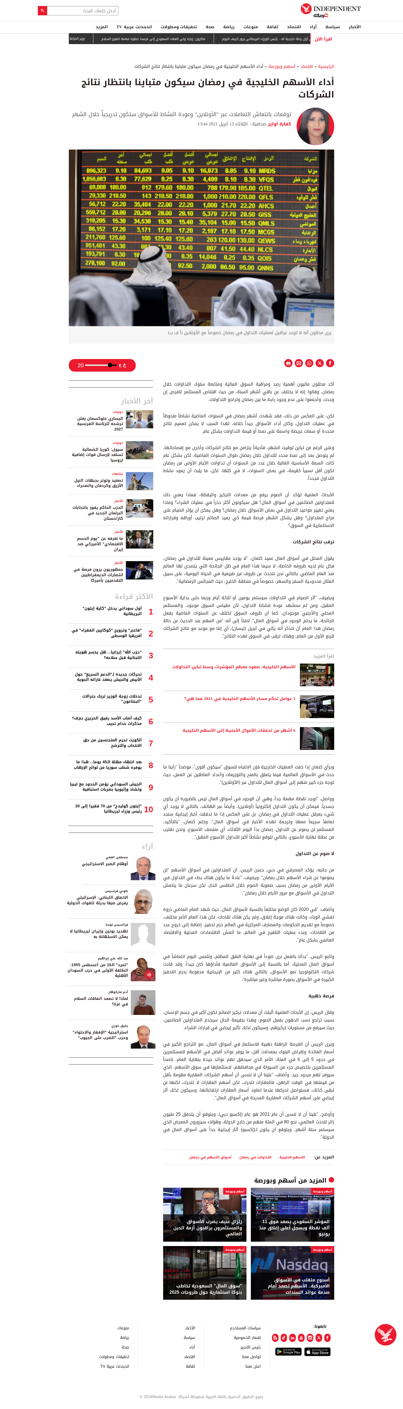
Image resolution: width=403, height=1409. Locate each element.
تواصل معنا (251, 1356)
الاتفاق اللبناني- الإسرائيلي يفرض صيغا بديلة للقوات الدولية (97, 900)
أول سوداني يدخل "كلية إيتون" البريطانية (112, 611)
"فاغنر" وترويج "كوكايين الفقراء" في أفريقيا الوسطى (107, 633)
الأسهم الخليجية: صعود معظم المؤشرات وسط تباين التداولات (234, 667)
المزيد (102, 27)
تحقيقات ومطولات (179, 27)
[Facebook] (327, 1338)
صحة (210, 27)
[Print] (288, 363)
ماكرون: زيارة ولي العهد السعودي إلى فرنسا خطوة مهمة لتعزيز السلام (178, 39)
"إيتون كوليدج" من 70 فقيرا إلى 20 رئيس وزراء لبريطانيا (108, 808)
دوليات (118, 412)
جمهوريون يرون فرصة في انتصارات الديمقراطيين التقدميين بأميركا (98, 575)
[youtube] (301, 1338)
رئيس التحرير (250, 1347)
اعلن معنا (253, 1366)
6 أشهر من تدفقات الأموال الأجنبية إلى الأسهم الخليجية (239, 730)
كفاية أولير (278, 124)
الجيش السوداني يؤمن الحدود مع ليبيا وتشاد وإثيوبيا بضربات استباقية (106, 786)
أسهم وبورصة (282, 66)
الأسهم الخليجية (292, 1157)
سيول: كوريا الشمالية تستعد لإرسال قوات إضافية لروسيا (97, 455)
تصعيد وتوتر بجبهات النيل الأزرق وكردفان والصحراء (98, 483)
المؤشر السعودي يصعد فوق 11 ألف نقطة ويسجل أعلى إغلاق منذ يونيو (294, 1228)
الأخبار (355, 27)
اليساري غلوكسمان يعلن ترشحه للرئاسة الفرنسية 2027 (100, 424)
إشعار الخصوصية (247, 1337)
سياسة (332, 27)
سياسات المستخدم (245, 1327)
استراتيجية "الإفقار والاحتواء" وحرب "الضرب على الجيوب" (100, 1035)
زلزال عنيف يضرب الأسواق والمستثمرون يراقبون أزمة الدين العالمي (207, 1228)
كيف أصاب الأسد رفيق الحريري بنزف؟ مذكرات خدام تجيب (107, 720)
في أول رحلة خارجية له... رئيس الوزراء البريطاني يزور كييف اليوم (292, 39)
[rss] (275, 1338)
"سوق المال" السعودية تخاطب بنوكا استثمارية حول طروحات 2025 (205, 1289)
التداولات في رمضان (255, 1157)
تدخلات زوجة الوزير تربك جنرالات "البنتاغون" (112, 699)
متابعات (117, 474)
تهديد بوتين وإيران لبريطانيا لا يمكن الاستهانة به (99, 934)
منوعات (250, 27)
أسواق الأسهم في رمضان (210, 1157)
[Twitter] (319, 1338)
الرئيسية (326, 66)
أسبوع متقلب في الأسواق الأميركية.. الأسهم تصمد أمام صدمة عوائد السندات (299, 1286)
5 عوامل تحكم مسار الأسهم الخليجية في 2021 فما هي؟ (240, 698)
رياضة (229, 27)
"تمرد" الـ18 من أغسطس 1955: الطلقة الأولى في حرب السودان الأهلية (97, 970)
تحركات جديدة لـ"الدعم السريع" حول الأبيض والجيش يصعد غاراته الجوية (108, 677)
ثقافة (272, 27)
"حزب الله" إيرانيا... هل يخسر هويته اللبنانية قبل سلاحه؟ (108, 654)
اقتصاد (294, 27)
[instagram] (310, 1338)
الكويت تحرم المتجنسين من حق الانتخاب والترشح (112, 742)
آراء (313, 27)
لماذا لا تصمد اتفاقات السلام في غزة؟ (101, 1001)
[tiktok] (284, 1338)
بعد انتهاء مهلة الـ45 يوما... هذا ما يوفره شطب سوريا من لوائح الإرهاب (108, 764)
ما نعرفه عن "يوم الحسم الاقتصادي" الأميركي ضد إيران (100, 544)
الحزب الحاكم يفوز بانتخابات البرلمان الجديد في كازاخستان (97, 513)
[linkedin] (292, 1338)
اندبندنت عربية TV (134, 27)
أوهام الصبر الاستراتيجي (105, 864)
